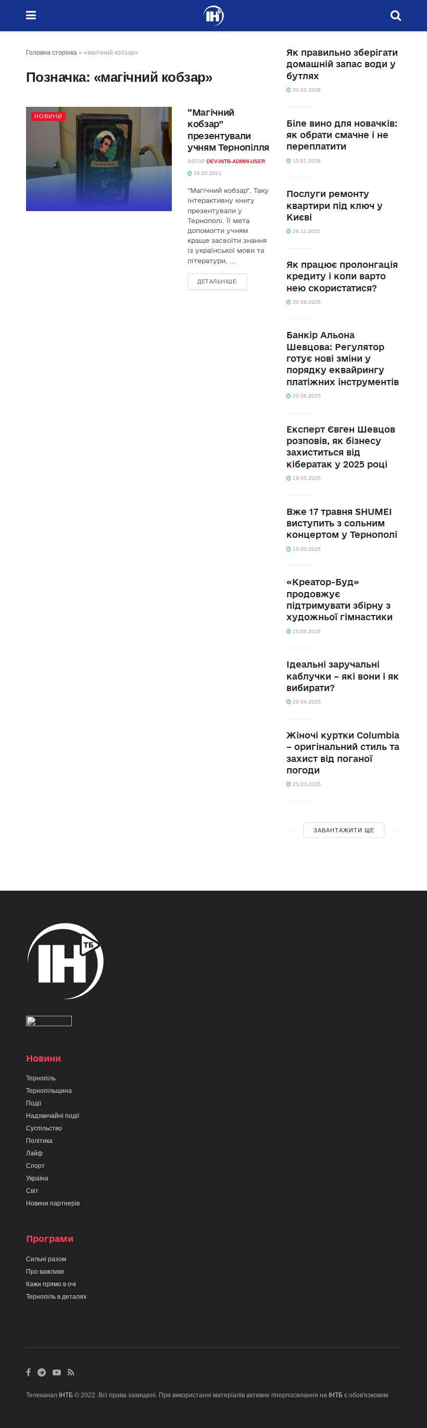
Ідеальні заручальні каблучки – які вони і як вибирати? (342, 676)
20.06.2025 (306, 302)
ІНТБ (66, 1395)
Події (33, 1103)
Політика (39, 1140)
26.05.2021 (207, 173)
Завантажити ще (343, 830)
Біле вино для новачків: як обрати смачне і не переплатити (341, 135)
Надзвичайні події (52, 1115)
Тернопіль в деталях (56, 1296)
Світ (32, 1191)
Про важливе (45, 1271)
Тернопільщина (49, 1090)
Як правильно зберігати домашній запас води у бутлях (342, 64)
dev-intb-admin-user (236, 161)
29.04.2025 (306, 702)
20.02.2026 (306, 90)
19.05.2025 (306, 478)
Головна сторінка (51, 52)
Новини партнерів (53, 1203)
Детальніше (217, 281)
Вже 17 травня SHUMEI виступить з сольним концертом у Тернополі (341, 523)
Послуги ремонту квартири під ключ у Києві (334, 205)
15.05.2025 (306, 549)
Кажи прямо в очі (51, 1284)
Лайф (34, 1153)
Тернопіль (41, 1078)
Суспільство (44, 1128)
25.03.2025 (306, 784)
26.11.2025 (305, 231)
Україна (37, 1178)
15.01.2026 (306, 161)
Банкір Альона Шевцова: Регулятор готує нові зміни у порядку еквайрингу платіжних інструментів (342, 358)
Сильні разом (46, 1259)
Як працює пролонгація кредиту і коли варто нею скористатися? (342, 276)
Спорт (35, 1166)
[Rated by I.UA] (49, 1023)
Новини (48, 116)
